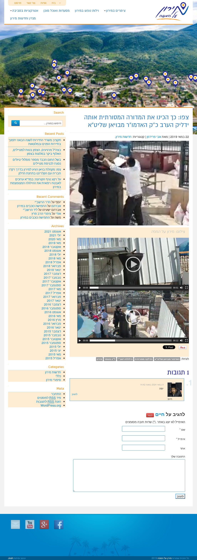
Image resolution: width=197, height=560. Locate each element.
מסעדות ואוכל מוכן (56, 11)
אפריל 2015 (53, 358)
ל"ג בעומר (109, 359)
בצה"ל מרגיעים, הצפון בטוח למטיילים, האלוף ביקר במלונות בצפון (36, 151)
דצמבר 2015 (52, 331)
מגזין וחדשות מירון (23, 18)
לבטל (150, 415)
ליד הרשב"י (30, 209)
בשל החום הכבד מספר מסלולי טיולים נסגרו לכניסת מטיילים (37, 161)
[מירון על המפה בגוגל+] (44, 524)
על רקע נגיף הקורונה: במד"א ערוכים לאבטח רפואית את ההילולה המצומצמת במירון (35, 183)
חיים (159, 414)
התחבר (56, 394)
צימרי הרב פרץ (41, 213)
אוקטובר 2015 (52, 339)
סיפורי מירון (53, 380)
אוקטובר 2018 (52, 246)
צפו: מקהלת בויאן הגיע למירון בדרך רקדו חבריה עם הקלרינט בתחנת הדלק (35, 171)
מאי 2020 (54, 239)
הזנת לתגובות (48, 401)
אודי (58, 213)
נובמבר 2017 (52, 277)
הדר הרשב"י (43, 202)
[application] (133, 264)
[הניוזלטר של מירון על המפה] (15, 524)
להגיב (74, 394)
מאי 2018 (54, 258)
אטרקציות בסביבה (25, 11)
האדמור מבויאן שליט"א (167, 359)
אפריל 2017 (53, 293)
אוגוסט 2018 (52, 250)
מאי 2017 (54, 289)
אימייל (180, 439)
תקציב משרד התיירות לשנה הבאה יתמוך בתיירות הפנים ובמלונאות (35, 142)
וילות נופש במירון (87, 11)
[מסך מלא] (186, 287)
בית (54, 3)
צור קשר (31, 3)
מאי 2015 (54, 354)
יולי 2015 (55, 346)
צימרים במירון (116, 11)
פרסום (17, 3)
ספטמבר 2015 (51, 342)
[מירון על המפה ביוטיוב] (30, 524)
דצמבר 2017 (52, 273)
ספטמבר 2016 (51, 308)
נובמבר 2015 (52, 335)
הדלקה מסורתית (143, 359)
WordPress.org (51, 405)
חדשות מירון (124, 136)
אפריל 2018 (53, 262)
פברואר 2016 (52, 323)
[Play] (79, 287)
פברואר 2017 (52, 296)
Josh (10, 558)
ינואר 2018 (54, 270)
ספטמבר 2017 (51, 285)
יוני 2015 (55, 350)
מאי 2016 (54, 316)
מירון (99, 359)
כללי (58, 376)
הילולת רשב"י (125, 359)
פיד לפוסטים (49, 397)
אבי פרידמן (154, 136)
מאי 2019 (54, 243)
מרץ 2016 (54, 319)
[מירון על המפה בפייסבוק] (58, 524)
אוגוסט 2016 (52, 312)
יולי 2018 (55, 254)
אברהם (56, 206)
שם (182, 429)
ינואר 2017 (54, 300)
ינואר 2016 (54, 327)
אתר (182, 448)
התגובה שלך (178, 456)
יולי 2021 (55, 235)
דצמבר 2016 (52, 304)
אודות (43, 3)
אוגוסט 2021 (52, 231)
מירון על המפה (168, 11)
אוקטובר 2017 (52, 281)
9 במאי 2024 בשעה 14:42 (152, 384)
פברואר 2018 (52, 266)
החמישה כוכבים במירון (32, 206)
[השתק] (181, 287)
